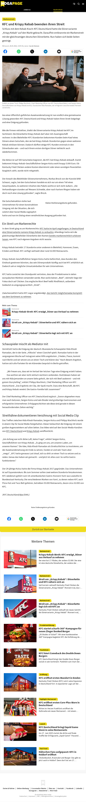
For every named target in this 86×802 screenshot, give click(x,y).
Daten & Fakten (8, 788)
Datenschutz (23, 796)
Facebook (69, 788)
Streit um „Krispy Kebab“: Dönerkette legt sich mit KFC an (42, 333)
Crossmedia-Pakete (38, 788)
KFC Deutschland (14, 431)
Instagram (33, 791)
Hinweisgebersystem (61, 796)
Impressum (32, 796)
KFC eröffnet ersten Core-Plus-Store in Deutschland (59, 704)
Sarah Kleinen (34, 46)
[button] (83, 4)
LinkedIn (79, 788)
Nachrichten (57, 10)
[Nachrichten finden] (78, 4)
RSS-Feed (53, 791)
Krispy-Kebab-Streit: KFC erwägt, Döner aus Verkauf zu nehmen (45, 311)
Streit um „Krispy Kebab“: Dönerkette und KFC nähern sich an (44, 322)
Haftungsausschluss (47, 796)
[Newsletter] (74, 4)
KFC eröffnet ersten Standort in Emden (59, 677)
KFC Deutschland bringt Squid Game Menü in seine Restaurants (58, 728)
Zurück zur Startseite (43, 529)
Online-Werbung (23, 788)
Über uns (52, 788)
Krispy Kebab (33, 431)
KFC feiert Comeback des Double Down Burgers (60, 654)
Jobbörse (27, 10)
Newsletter (43, 791)
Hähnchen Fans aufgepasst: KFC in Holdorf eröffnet (57, 753)
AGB (38, 796)
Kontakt (61, 788)
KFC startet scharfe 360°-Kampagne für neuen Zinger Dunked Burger (60, 630)
